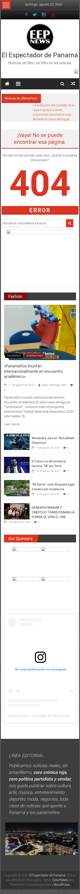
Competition (14, 355)
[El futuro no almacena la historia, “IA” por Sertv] (17, 464)
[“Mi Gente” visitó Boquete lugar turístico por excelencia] (17, 488)
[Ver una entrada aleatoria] (73, 83)
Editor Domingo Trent (53, 385)
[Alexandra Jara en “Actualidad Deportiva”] (17, 441)
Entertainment (35, 355)
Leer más (11, 424)
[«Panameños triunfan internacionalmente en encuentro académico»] (40, 332)
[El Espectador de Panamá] (7, 83)
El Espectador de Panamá (40, 55)
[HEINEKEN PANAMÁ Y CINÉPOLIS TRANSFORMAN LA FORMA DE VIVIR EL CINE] (17, 511)
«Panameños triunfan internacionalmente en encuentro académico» (33, 371)
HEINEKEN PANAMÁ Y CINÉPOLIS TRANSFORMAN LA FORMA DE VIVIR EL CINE (53, 512)
